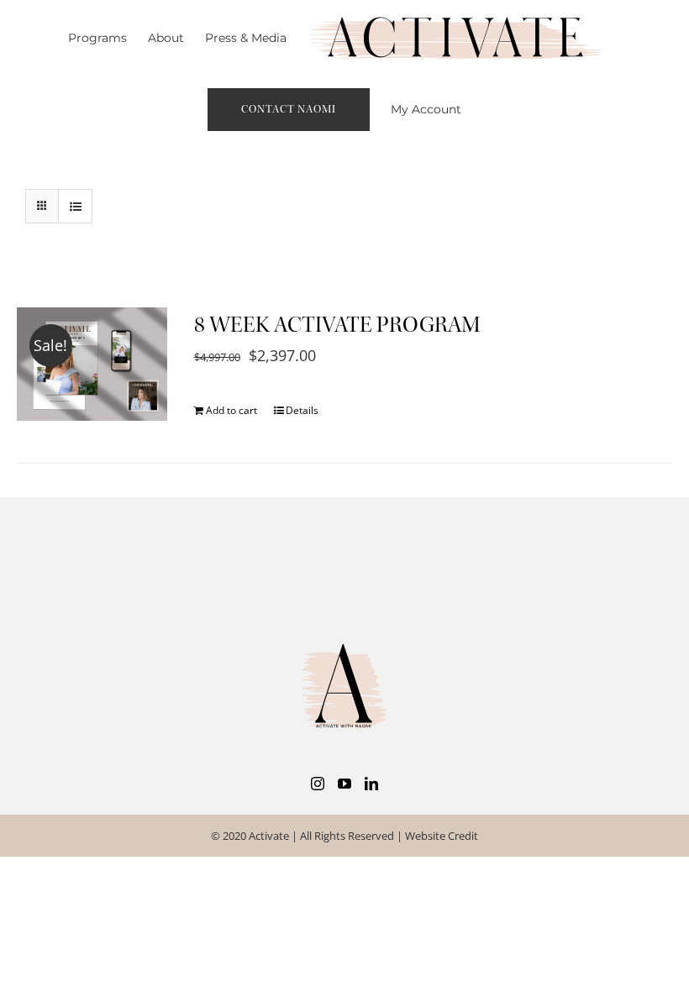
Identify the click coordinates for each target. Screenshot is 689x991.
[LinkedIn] (371, 783)
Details (302, 410)
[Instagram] (317, 783)
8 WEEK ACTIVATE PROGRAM (337, 324)
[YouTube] (344, 783)
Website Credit (441, 835)
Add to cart (231, 410)
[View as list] (75, 206)
